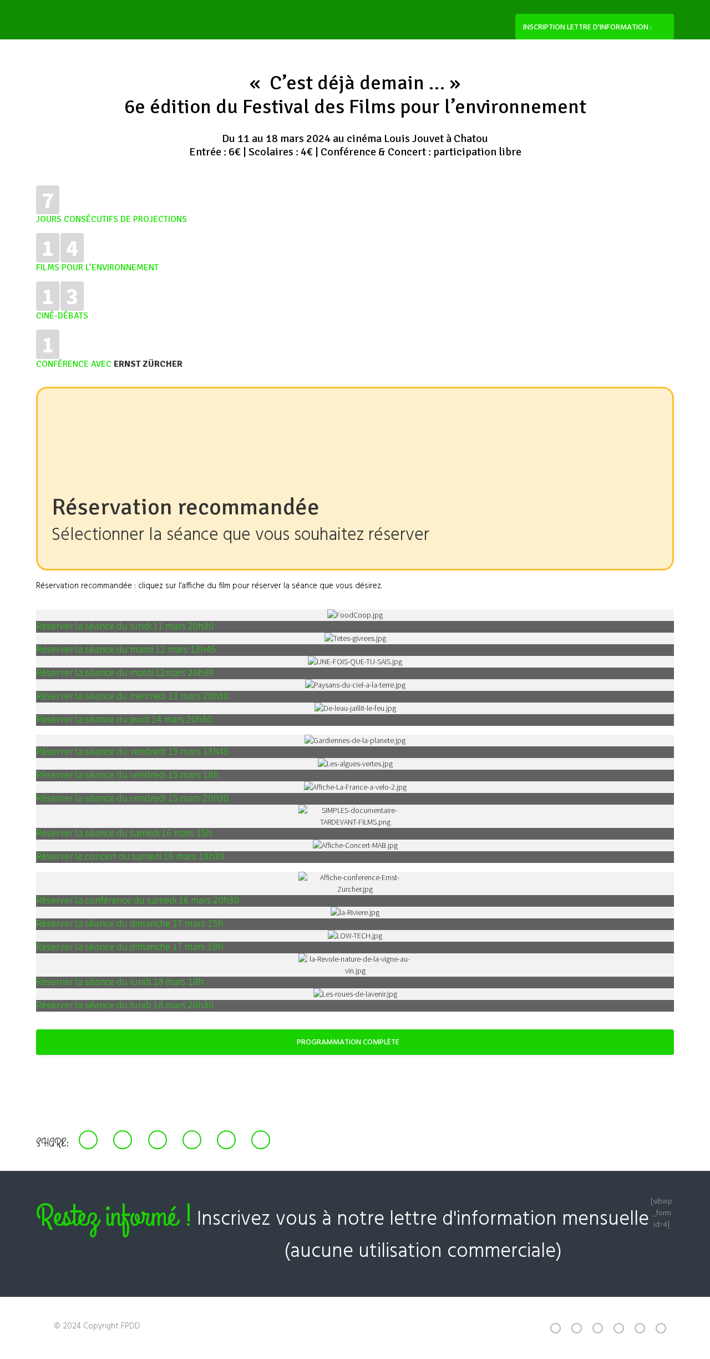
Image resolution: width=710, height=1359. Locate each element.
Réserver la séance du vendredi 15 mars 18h (127, 774)
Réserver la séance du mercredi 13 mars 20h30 (132, 695)
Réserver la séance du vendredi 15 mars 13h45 (132, 751)
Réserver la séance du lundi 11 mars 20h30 (125, 625)
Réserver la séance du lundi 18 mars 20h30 (125, 1004)
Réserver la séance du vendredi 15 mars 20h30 (132, 797)
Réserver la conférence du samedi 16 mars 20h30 (137, 899)
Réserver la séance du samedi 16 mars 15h (124, 832)
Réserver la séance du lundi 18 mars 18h (120, 981)
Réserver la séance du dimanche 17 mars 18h (129, 946)
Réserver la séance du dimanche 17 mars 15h (129, 923)
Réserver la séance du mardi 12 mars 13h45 (126, 649)
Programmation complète (348, 1042)
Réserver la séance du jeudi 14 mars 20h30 (124, 719)
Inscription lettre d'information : (587, 27)
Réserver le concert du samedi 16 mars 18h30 (130, 856)
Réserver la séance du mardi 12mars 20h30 (125, 672)
